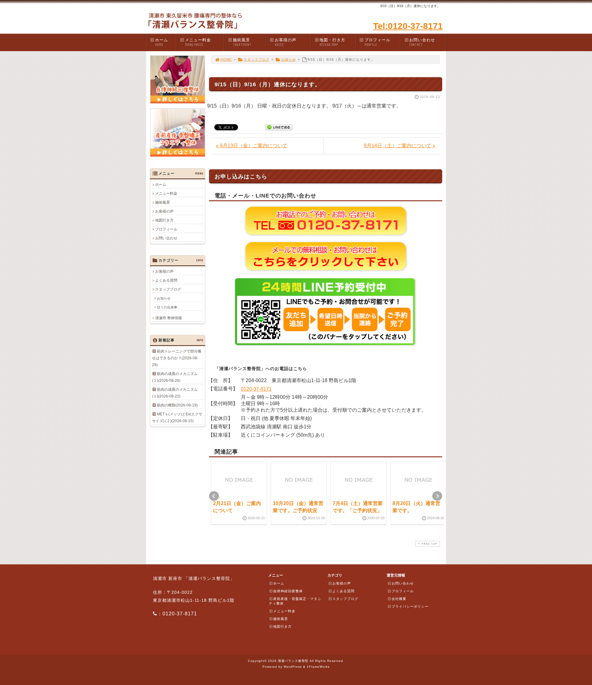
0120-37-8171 (256, 389)
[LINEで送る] (278, 126)
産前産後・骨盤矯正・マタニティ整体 (295, 601)
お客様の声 (285, 42)
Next (437, 496)
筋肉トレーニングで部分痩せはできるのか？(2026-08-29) (176, 358)
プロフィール (377, 42)
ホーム (161, 42)
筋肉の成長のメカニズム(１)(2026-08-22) (175, 392)
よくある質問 (166, 280)
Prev (214, 496)
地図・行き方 (332, 42)
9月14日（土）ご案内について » (399, 145)
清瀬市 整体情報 (168, 318)
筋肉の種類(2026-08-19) (177, 405)
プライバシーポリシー (410, 606)
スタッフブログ (256, 59)
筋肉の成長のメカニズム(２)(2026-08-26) (175, 377)
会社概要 (399, 599)
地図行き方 (164, 220)
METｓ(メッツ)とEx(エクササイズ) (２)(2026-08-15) (177, 417)
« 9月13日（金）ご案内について (251, 145)
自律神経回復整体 (288, 591)
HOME (226, 59)
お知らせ (288, 59)
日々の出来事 (167, 307)
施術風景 (242, 42)
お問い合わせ (422, 42)
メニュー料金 (198, 42)
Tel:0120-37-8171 (408, 26)
